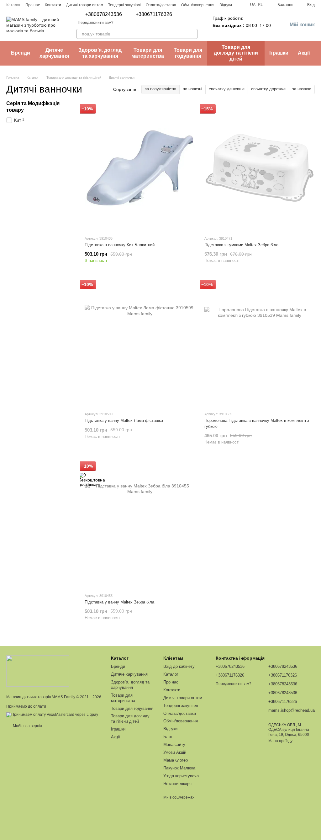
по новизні (192, 89)
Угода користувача (181, 776)
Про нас (32, 5)
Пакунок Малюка (179, 768)
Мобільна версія (27, 726)
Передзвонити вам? (95, 22)
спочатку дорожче (268, 89)
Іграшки (278, 53)
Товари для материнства (147, 52)
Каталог (13, 5)
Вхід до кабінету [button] (179, 666)
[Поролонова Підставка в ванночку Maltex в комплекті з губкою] (259, 343)
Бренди (20, 53)
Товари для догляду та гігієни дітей (236, 53)
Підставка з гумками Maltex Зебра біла (241, 244)
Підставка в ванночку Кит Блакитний (120, 244)
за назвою (301, 89)
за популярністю (160, 89)
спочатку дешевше (227, 89)
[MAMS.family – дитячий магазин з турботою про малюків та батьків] (37, 670)
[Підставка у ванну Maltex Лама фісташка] (140, 343)
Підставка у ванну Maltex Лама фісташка (124, 420)
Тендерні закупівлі (124, 5)
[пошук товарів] (192, 34)
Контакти (53, 5)
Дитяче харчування (54, 52)
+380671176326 (154, 14)
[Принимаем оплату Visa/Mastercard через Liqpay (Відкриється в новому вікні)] (52, 714)
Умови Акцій (174, 752)
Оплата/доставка (161, 5)
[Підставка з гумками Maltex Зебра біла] (259, 168)
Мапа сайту (174, 744)
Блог (167, 736)
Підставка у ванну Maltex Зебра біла (119, 602)
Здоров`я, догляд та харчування (100, 52)
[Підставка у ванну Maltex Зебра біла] (140, 525)
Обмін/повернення (197, 5)
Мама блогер (175, 760)
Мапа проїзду (280, 741)
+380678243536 (103, 14)
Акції (304, 53)
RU (261, 5)
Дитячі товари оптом (84, 5)
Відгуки (225, 5)
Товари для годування (188, 52)
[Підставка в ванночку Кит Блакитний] (140, 168)
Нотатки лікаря (177, 783)
